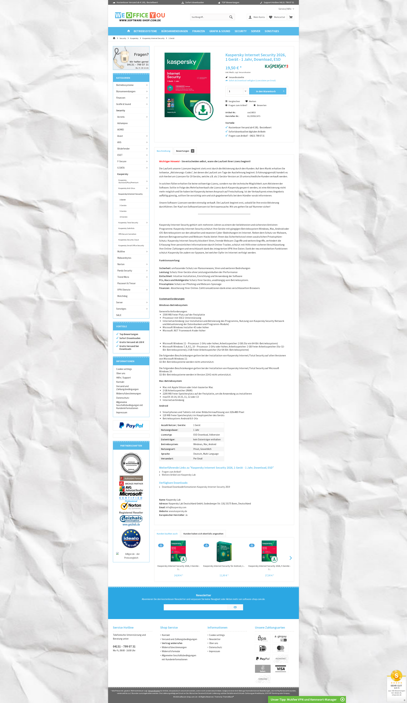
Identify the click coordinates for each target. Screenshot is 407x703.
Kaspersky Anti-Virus (126, 188)
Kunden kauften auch (167, 533)
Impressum (121, 412)
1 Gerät (123, 199)
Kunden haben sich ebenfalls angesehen (203, 533)
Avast (120, 135)
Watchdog (122, 296)
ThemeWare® (228, 697)
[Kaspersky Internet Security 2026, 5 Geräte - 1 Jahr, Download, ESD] (269, 551)
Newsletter (215, 639)
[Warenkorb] (290, 17)
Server (119, 302)
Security (120, 110)
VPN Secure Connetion (127, 234)
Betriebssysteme (125, 85)
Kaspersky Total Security (128, 222)
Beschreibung (163, 150)
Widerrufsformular (171, 651)
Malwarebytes (124, 257)
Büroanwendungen (125, 91)
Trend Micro (123, 276)
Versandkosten (154, 690)
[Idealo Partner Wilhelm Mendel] (131, 539)
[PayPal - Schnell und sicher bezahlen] (131, 425)
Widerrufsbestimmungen (128, 393)
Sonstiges (121, 308)
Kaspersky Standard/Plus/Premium (128, 181)
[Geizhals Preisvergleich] (131, 520)
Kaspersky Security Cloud (128, 240)
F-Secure (121, 161)
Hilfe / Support (123, 377)
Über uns (120, 373)
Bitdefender (123, 148)
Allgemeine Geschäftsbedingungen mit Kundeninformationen (129, 405)
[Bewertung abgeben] (242, 63)
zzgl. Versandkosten (243, 72)
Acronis (121, 116)
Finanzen (120, 97)
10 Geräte (123, 217)
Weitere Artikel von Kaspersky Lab (178, 474)
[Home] (128, 31)
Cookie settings (124, 369)
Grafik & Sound (123, 104)
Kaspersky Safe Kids (126, 228)
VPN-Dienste (123, 289)
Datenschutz (122, 397)
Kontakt (120, 381)
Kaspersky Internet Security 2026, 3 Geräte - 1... (179, 567)
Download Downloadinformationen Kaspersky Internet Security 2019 (195, 486)
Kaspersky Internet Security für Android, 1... (224, 565)
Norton (120, 264)
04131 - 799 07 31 (124, 646)
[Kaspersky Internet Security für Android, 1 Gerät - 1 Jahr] (224, 551)
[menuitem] (285, 9)
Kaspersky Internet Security (130, 194)
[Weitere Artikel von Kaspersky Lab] (276, 66)
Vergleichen (234, 101)
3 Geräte (123, 205)
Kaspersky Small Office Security (131, 245)
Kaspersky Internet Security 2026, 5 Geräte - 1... (269, 567)
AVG (119, 142)
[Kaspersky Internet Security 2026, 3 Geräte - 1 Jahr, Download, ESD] (179, 551)
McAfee (121, 251)
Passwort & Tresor (126, 283)
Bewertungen (184, 150)
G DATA (120, 167)
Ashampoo (122, 123)
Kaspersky (122, 174)
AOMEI (120, 129)
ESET (120, 154)
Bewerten (261, 105)
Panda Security (124, 270)
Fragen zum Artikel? (237, 105)
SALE (118, 315)
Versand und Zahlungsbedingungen (127, 388)
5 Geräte (123, 211)
